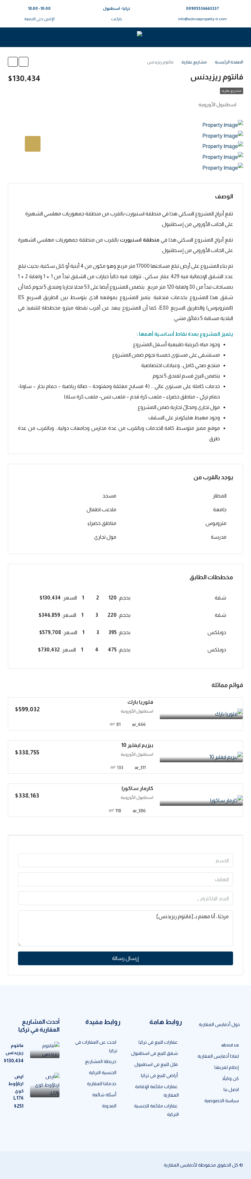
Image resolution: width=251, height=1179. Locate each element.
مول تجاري (105, 537)
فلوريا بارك (140, 702)
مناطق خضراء (102, 523)
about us (230, 1045)
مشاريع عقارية (231, 91)
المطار (219, 495)
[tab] (33, 144)
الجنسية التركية (102, 1072)
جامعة (219, 509)
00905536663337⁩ (202, 8)
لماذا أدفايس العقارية (218, 1056)
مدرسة (218, 537)
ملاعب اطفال (101, 509)
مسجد (109, 495)
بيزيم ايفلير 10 (137, 745)
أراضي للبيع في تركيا (159, 1075)
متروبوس (216, 523)
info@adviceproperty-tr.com (202, 19)
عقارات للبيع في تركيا (158, 1042)
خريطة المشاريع (100, 1061)
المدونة (109, 1105)
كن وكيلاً (230, 1078)
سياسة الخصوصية (221, 1100)
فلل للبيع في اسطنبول (156, 1064)
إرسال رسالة (125, 958)
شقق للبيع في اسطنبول (154, 1053)
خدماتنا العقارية (101, 1083)
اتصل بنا (231, 1089)
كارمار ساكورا (137, 788)
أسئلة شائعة (104, 1094)
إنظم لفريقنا (226, 1067)
